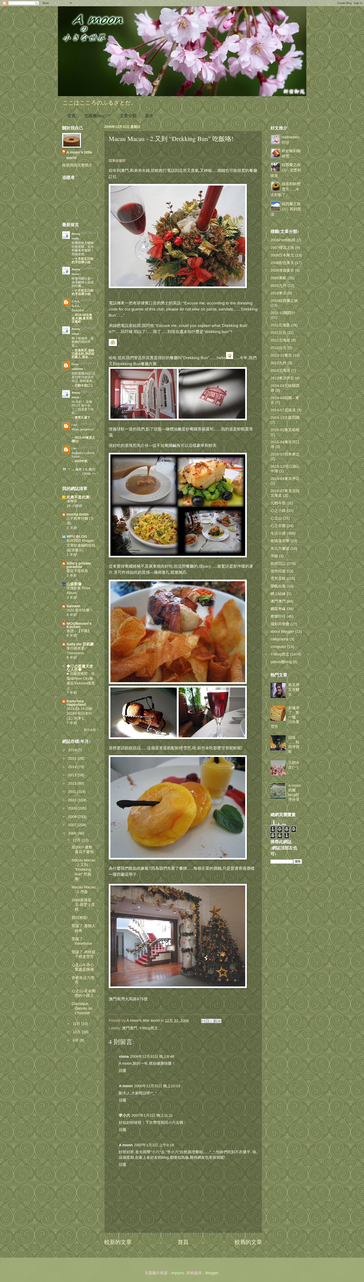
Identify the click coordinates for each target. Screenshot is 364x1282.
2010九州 (278, 285)
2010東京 (278, 293)
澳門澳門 (129, 1028)
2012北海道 (280, 340)
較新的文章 (118, 1242)
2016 (73, 750)
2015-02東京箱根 (285, 429)
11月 (77, 1023)
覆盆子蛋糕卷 (77, 571)
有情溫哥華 (279, 541)
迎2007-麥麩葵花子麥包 (83, 849)
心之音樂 (278, 525)
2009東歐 (278, 278)
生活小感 (278, 533)
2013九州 (278, 363)
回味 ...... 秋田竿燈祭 (294, 744)
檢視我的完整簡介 (77, 165)
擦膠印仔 (278, 616)
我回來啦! (80, 917)
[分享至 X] (211, 1021)
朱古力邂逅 (279, 548)
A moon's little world (79, 155)
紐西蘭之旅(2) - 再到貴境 (285, 209)
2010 (73, 800)
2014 (73, 766)
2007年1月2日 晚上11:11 (152, 1115)
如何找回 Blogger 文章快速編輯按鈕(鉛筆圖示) (81, 545)
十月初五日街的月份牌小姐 (83, 260)
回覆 (122, 1070)
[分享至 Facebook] (215, 1021)
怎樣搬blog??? (97, 116)
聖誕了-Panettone (82, 941)
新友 (149, 116)
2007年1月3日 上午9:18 (154, 1145)
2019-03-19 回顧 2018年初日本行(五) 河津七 (79, 713)
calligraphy (279, 639)
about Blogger (282, 631)
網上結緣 (278, 593)
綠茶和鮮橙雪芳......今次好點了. (285, 189)
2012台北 (278, 347)
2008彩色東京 (282, 262)
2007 (73, 825)
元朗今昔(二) (83, 385)
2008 (73, 816)
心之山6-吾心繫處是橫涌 (83, 966)
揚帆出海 (278, 586)
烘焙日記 (278, 563)
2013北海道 (280, 370)
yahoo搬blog (281, 662)
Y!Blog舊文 (148, 1028)
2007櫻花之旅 (282, 247)
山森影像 (74, 584)
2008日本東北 (282, 255)
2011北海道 (280, 325)
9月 (76, 1040)
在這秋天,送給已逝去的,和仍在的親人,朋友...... (83, 354)
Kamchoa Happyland (76, 703)
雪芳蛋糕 (278, 578)
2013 (73, 775)
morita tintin (77, 514)
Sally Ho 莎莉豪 (80, 644)
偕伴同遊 (278, 571)
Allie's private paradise (79, 565)
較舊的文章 (248, 1242)
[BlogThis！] (207, 1021)
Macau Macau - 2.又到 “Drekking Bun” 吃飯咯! (83, 869)
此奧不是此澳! (79, 497)
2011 (72, 791)
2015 (73, 758)
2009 (73, 808)
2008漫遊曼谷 (282, 270)
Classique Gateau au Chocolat (82, 1008)
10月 (77, 1032)
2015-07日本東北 (285, 454)
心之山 (276, 518)
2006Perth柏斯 (283, 240)
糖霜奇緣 (278, 608)
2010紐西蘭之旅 (284, 300)
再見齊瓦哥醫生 (294, 689)
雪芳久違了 (82, 417)
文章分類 (128, 116)
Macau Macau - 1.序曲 (83, 889)
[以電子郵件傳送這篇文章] (203, 1021)
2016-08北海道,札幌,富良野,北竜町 (82, 318)
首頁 (71, 116)
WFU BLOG (77, 536)
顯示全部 (90, 729)
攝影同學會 (279, 624)
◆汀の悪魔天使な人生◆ (80, 668)
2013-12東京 (281, 355)
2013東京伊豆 (282, 378)
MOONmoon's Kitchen (79, 625)
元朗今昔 (278, 503)
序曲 (274, 556)
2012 (73, 783)
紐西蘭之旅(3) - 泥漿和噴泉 (285, 170)
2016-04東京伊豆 (285, 478)
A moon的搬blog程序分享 (294, 792)
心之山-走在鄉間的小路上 (84, 993)
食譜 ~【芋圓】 (79, 631)
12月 (77, 840)
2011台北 (278, 332)
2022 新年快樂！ (80, 610)
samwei (73, 606)
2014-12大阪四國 (285, 417)
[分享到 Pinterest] (219, 1021)
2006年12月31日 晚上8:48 (152, 1056)
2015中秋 (81, 461)
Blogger (211, 1273)
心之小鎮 (278, 510)
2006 (73, 833)
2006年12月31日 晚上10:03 (157, 1086)
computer (278, 646)
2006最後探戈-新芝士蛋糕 (83, 904)
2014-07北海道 (283, 410)
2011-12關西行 (282, 313)
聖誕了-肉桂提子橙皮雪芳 (84, 954)
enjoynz (177, 1273)
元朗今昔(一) (294, 764)
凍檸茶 (72, 501)
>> (94, 473)
